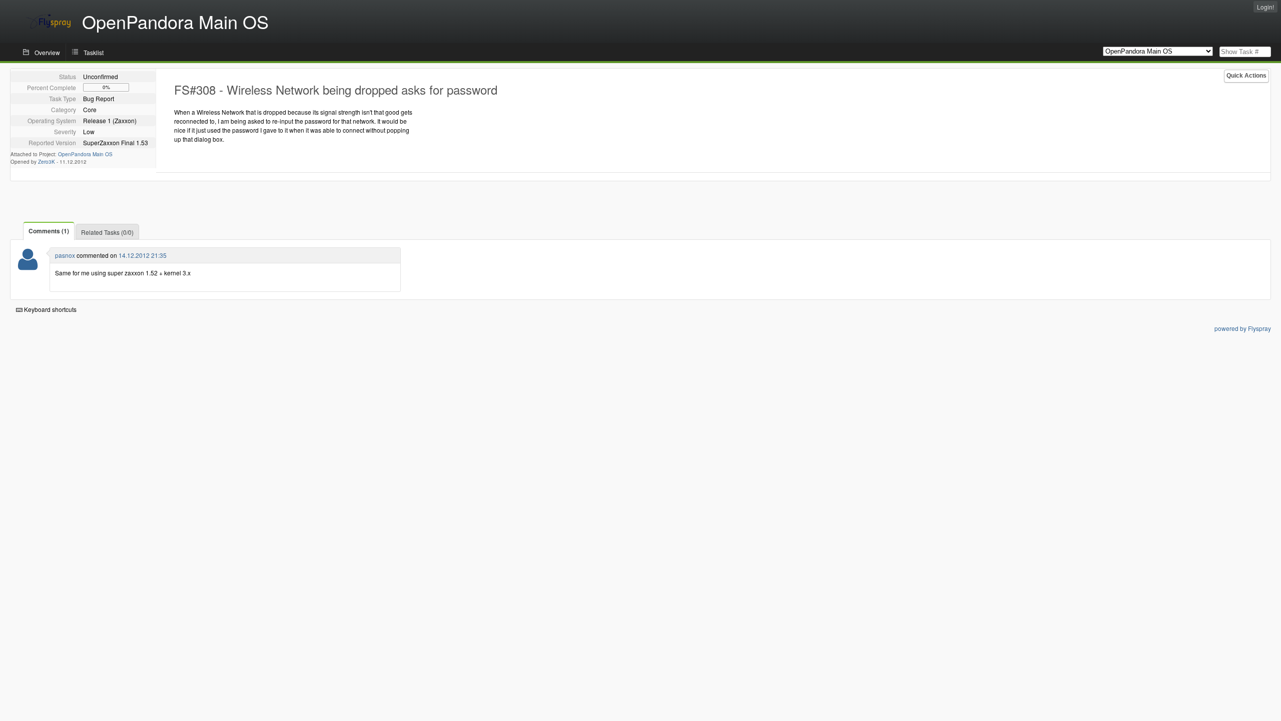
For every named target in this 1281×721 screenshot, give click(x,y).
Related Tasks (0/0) (107, 232)
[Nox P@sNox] (28, 265)
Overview (47, 52)
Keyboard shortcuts (50, 309)
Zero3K (46, 161)
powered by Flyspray (1242, 328)
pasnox (65, 255)
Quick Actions (1246, 75)
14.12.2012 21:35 (143, 255)
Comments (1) (49, 230)
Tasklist (94, 52)
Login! (1265, 7)
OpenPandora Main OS (85, 154)
